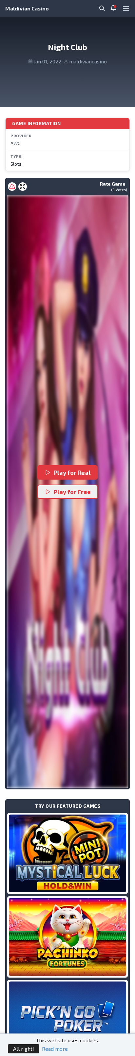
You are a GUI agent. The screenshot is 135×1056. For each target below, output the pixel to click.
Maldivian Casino (27, 8)
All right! (23, 1049)
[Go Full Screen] (22, 186)
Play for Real (72, 472)
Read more (55, 1049)
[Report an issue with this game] (12, 186)
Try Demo (67, 853)
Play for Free (72, 491)
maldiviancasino (88, 61)
